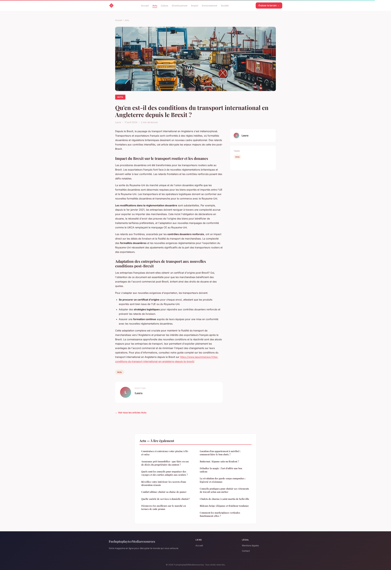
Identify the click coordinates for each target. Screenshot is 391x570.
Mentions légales (250, 545)
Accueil (145, 5)
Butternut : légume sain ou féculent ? (219, 461)
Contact (246, 551)
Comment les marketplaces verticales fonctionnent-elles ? (220, 514)
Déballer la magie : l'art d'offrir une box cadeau (221, 470)
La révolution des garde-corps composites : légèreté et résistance (223, 480)
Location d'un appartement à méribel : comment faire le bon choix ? (220, 453)
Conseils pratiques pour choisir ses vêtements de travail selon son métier (224, 490)
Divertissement (179, 5)
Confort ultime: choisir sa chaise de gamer (163, 491)
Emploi (194, 5)
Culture (164, 5)
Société (225, 5)
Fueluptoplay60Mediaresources (132, 541)
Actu (154, 5)
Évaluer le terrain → (269, 5)
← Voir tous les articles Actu (130, 412)
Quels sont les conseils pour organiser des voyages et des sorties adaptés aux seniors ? (164, 473)
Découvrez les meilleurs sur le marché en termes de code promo (163, 507)
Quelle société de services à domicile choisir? (165, 498)
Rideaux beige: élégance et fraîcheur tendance (224, 505)
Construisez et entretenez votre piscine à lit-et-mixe (165, 453)
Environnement (209, 5)
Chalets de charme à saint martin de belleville (224, 498)
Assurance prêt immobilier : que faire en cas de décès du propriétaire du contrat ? (165, 463)
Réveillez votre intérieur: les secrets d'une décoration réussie (163, 483)
